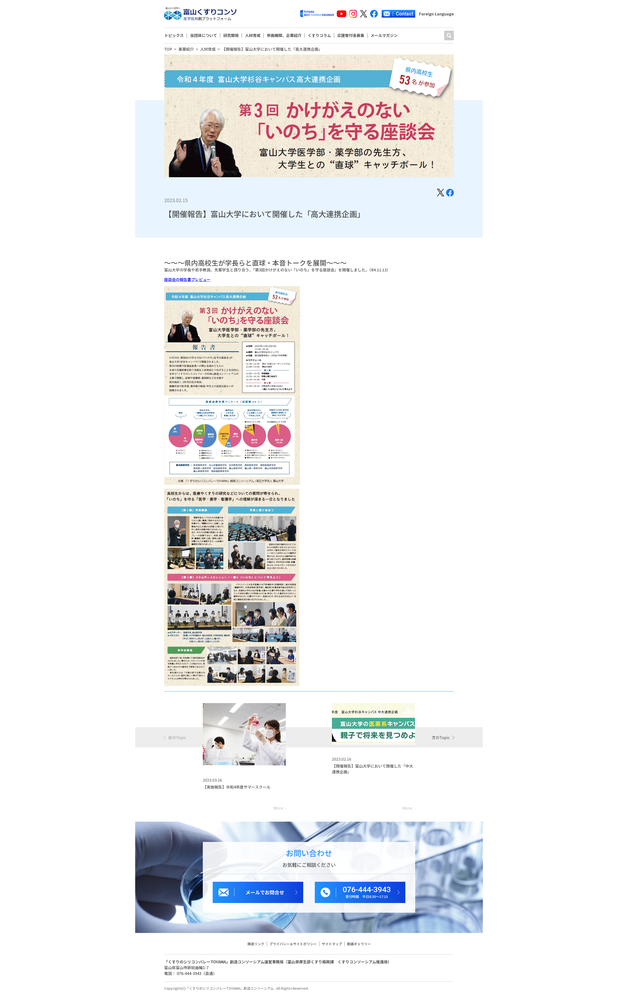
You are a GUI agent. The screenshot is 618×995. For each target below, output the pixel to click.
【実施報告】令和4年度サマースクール (236, 787)
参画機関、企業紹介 (284, 35)
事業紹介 (186, 49)
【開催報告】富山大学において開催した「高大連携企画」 (272, 49)
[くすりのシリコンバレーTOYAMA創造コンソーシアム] (200, 13)
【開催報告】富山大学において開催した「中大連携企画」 (372, 769)
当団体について (203, 35)
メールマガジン (384, 35)
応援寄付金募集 (350, 35)
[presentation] (175, 737)
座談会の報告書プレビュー (187, 279)
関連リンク (255, 943)
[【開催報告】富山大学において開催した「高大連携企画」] (440, 192)
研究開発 (231, 35)
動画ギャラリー (359, 943)
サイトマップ (332, 943)
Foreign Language (436, 14)
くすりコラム (319, 35)
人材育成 (252, 35)
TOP (168, 49)
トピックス (174, 35)
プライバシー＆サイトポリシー (293, 943)
